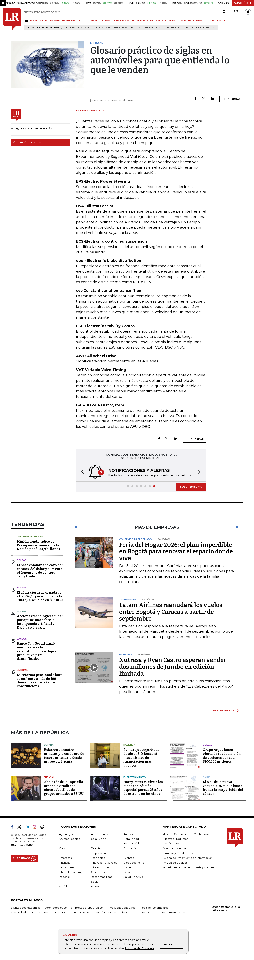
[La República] (12, 19)
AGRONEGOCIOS (123, 20)
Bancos (135, 27)
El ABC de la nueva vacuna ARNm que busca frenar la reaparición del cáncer (223, 788)
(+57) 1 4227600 (22, 844)
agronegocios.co (56, 907)
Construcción (173, 27)
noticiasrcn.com (105, 912)
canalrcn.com (61, 912)
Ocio (126, 872)
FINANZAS (36, 20)
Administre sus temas (30, 142)
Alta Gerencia (100, 834)
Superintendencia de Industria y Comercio (189, 867)
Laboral (22, 670)
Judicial (49, 777)
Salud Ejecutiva (133, 876)
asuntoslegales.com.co (26, 907)
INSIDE (220, 20)
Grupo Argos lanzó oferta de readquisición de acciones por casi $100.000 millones (222, 755)
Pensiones (120, 27)
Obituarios (98, 872)
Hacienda (129, 744)
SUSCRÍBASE (243, 3)
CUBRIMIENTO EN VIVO (30, 536)
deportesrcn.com (173, 912)
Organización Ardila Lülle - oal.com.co (226, 908)
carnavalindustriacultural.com (30, 912)
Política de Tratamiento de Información (187, 857)
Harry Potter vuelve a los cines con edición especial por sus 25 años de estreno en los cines (143, 788)
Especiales (98, 857)
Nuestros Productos (175, 838)
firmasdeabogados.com (122, 907)
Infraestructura (100, 867)
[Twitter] (204, 99)
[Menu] (27, 20)
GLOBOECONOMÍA (99, 20)
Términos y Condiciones (177, 853)
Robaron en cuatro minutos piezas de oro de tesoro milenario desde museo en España (64, 755)
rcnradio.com (82, 912)
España (48, 744)
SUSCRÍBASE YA (191, 486)
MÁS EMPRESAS (223, 710)
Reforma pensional (77, 27)
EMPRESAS (69, 20)
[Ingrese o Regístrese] (248, 12)
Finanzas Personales (104, 862)
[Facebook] (195, 99)
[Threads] (43, 827)
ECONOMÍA (52, 20)
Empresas (65, 857)
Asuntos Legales (69, 838)
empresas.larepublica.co (87, 907)
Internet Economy (70, 872)
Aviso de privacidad (175, 848)
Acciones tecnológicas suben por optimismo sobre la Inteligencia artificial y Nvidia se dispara (40, 621)
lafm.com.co (128, 912)
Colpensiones (101, 27)
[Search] (224, 12)
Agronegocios (68, 834)
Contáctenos (170, 843)
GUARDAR (234, 99)
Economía (130, 848)
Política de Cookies (139, 948)
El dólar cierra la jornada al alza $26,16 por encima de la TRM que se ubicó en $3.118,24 (40, 596)
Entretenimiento (134, 777)
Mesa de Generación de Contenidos (185, 834)
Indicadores (66, 867)
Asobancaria (152, 27)
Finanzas (64, 862)
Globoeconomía (134, 862)
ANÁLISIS (142, 20)
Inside (127, 867)
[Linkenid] (29, 827)
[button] (81, 472)
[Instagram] (36, 827)
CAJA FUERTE (185, 20)
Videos (95, 886)
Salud (207, 777)
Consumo (65, 848)
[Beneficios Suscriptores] (236, 12)
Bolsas (21, 560)
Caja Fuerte (98, 838)
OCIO (81, 20)
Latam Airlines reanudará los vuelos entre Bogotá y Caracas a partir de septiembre (170, 611)
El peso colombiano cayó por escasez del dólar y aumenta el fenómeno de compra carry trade (40, 570)
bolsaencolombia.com (156, 907)
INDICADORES (205, 20)
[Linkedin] (212, 99)
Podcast (64, 876)
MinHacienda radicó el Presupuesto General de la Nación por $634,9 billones (38, 545)
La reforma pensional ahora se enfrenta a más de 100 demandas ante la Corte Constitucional (40, 680)
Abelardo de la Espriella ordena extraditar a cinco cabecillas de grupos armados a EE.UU (64, 788)
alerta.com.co (149, 912)
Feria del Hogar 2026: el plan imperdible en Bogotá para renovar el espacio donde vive (176, 551)
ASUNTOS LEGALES (162, 20)
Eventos (128, 857)
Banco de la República (200, 27)
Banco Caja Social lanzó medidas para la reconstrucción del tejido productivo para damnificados (37, 651)
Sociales (64, 886)
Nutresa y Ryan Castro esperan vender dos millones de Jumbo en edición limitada (172, 666)
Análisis (128, 834)
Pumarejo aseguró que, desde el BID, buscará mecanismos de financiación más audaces (141, 757)
